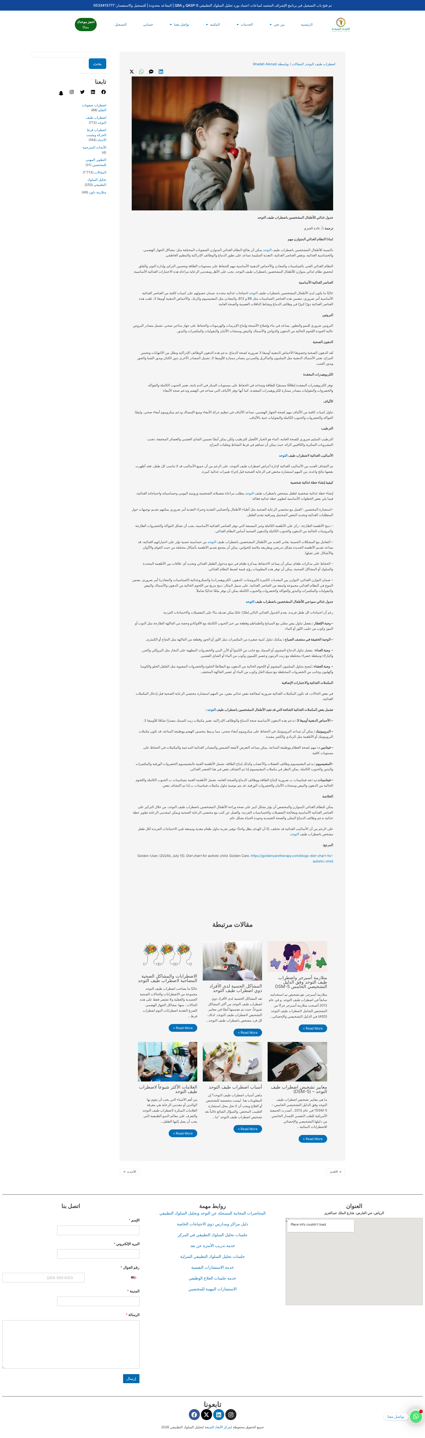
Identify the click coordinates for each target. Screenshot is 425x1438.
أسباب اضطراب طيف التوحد (235, 1087)
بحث (97, 63)
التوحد (267, 250)
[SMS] (151, 71)
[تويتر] (82, 93)
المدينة (133, 1291)
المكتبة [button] (215, 24)
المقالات (298, 64)
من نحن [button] (279, 24)
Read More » (313, 1028)
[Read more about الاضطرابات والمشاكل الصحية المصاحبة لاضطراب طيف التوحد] (167, 955)
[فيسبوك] (103, 93)
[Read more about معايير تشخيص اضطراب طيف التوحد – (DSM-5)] (297, 1061)
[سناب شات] (61, 95)
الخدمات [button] (247, 24)
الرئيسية (307, 24)
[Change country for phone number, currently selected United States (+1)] (134, 1277)
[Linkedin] (161, 71)
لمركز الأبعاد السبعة (219, 1427)
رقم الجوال (129, 1267)
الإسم (134, 1220)
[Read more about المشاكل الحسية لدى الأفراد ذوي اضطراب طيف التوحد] (232, 960)
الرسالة (132, 1315)
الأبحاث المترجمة (94, 147)
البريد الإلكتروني (126, 1244)
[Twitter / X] (131, 71)
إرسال (131, 1378)
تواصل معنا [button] (181, 24)
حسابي (148, 24)
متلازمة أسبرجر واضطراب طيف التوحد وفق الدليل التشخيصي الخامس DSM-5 (301, 982)
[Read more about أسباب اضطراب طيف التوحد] (232, 1061)
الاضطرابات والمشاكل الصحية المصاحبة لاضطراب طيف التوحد (167, 978)
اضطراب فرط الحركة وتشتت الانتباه (96, 135)
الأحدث (129, 1171)
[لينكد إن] (93, 93)
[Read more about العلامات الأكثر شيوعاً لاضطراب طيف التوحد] (167, 1061)
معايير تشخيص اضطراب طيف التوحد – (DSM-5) (299, 1089)
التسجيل (121, 24)
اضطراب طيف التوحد (320, 64)
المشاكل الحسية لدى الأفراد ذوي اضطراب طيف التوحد (236, 988)
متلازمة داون (97, 192)
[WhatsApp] (141, 71)
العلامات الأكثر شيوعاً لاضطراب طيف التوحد (168, 1089)
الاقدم (336, 1171)
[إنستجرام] (71, 93)
